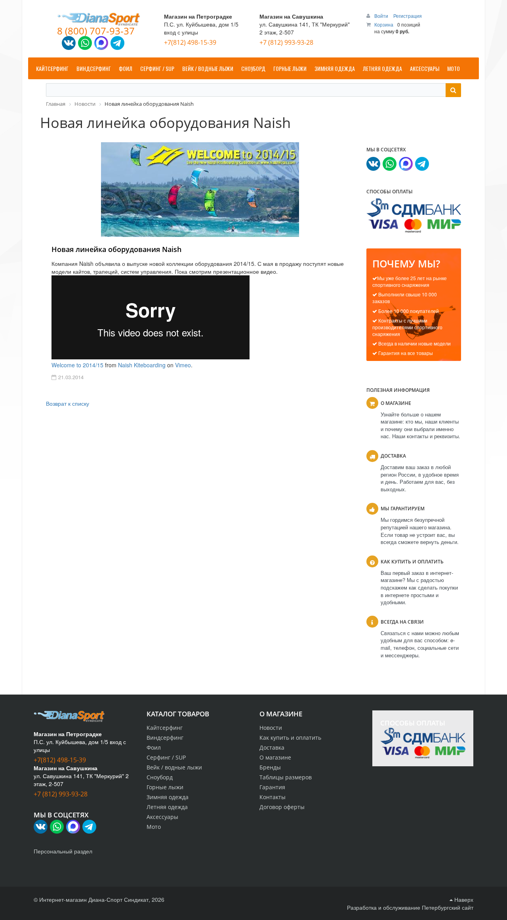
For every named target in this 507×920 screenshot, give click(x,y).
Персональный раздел (63, 851)
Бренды (270, 767)
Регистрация (407, 15)
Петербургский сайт (447, 907)
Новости (270, 727)
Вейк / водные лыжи (174, 767)
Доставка (271, 747)
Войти (381, 15)
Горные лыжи (165, 787)
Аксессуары (162, 817)
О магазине (275, 757)
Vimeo (183, 365)
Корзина (383, 24)
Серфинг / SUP (166, 757)
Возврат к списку (67, 403)
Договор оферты (282, 807)
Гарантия (272, 787)
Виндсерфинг (165, 737)
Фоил (154, 747)
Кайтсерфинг (165, 727)
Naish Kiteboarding (142, 365)
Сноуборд (160, 777)
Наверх (463, 899)
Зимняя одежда (168, 797)
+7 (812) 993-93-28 (286, 42)
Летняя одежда (167, 807)
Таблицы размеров (285, 777)
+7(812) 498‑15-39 (190, 42)
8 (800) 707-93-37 (96, 30)
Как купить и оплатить (290, 737)
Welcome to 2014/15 (77, 365)
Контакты (272, 797)
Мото (154, 826)
